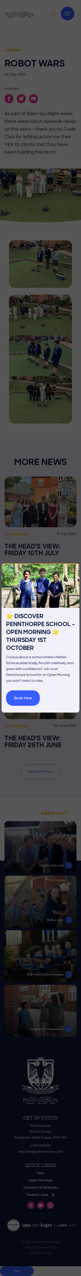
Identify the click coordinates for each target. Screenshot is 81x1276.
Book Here (23, 698)
